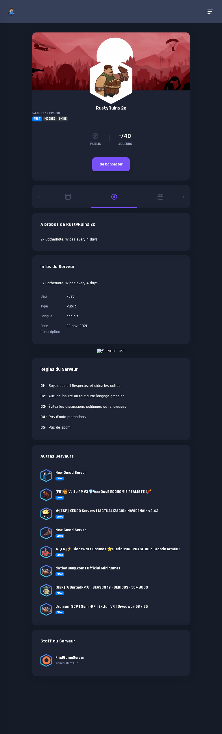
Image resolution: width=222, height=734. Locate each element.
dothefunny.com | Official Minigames (88, 568)
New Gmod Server (71, 472)
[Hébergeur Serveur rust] (111, 351)
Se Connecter (111, 164)
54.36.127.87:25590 (46, 113)
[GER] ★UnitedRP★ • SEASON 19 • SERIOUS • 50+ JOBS (102, 587)
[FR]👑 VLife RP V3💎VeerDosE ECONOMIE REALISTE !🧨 (103, 491)
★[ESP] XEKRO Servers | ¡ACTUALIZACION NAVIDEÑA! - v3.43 (107, 510)
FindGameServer (70, 657)
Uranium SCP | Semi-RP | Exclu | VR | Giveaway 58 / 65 (102, 606)
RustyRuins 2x (111, 108)
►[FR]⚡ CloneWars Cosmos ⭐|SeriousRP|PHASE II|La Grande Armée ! (118, 549)
